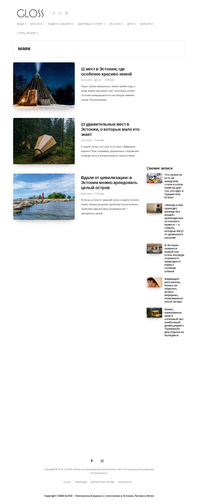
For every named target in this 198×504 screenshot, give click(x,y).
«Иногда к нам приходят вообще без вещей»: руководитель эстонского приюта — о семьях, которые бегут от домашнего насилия (174, 221)
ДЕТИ (130, 24)
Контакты (125, 482)
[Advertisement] (170, 113)
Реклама (81, 482)
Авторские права (103, 482)
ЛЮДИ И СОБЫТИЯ (59, 24)
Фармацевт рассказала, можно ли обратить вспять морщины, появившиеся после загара (173, 290)
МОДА (20, 24)
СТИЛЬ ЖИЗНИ (26, 33)
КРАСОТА (36, 24)
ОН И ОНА (115, 24)
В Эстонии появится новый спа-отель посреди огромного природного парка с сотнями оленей (174, 258)
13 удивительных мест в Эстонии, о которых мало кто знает (110, 129)
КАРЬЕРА (145, 24)
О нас (67, 482)
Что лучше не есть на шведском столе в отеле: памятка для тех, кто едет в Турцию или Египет (173, 186)
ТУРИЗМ (109, 80)
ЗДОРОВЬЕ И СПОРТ (90, 24)
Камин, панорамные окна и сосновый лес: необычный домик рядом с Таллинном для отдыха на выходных (174, 322)
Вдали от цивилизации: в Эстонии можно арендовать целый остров (109, 182)
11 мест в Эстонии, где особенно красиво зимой (106, 71)
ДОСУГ (98, 80)
